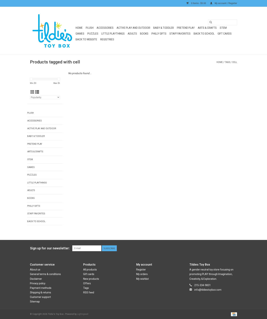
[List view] (37, 92)
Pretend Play (186, 27)
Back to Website (86, 39)
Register (141, 269)
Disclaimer (36, 278)
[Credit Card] (233, 314)
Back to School (204, 33)
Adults (132, 33)
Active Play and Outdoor (133, 27)
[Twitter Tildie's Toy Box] (221, 248)
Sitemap (35, 301)
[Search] (210, 22)
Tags (227, 62)
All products (90, 269)
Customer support (40, 297)
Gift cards (225, 33)
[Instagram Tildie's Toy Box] (234, 248)
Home (79, 27)
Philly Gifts (158, 33)
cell (234, 62)
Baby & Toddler (163, 27)
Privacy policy (37, 283)
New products (91, 278)
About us (35, 269)
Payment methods (40, 287)
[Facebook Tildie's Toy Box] (215, 248)
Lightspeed (82, 314)
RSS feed (88, 292)
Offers (87, 283)
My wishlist (142, 278)
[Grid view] (32, 92)
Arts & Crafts (207, 27)
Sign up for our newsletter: (50, 248)
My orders (142, 274)
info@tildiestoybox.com (207, 289)
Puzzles (92, 33)
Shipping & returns (40, 292)
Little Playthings (113, 33)
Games (80, 33)
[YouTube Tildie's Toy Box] (228, 248)
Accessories (105, 27)
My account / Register (225, 3)
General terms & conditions (45, 274)
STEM (223, 27)
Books (144, 33)
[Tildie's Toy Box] (52, 30)
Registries (107, 39)
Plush (90, 27)
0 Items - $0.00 (199, 3)
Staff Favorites (180, 33)
